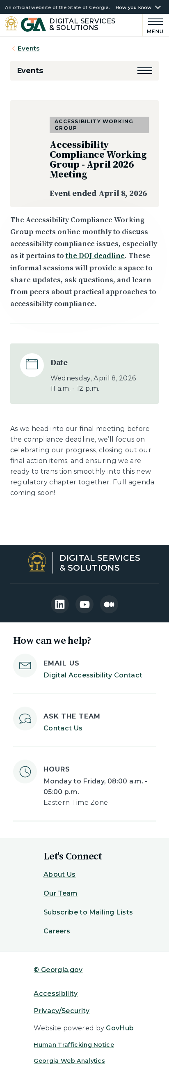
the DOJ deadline (95, 255)
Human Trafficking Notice (74, 1044)
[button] (144, 71)
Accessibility (56, 993)
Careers (56, 931)
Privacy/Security (61, 1011)
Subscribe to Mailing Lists (88, 912)
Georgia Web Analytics (69, 1060)
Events (29, 48)
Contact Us (62, 728)
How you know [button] (134, 7)
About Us (59, 874)
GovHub (120, 1028)
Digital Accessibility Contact (92, 675)
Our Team (60, 893)
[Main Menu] (153, 25)
